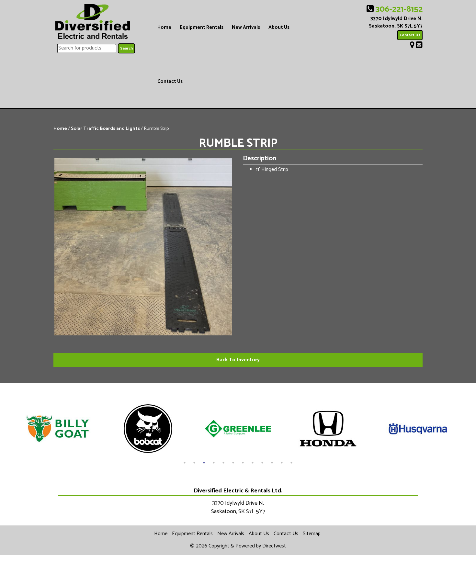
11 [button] (281, 462)
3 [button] (204, 462)
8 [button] (252, 462)
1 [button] (184, 462)
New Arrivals (246, 27)
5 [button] (223, 462)
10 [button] (272, 462)
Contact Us (170, 81)
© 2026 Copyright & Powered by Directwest (238, 546)
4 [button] (213, 462)
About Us (278, 27)
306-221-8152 (399, 9)
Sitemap (312, 533)
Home (164, 27)
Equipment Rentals (201, 27)
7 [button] (243, 462)
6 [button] (233, 462)
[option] (58, 428)
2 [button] (194, 462)
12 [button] (291, 462)
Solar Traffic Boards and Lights (105, 128)
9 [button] (262, 462)
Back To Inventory (238, 359)
